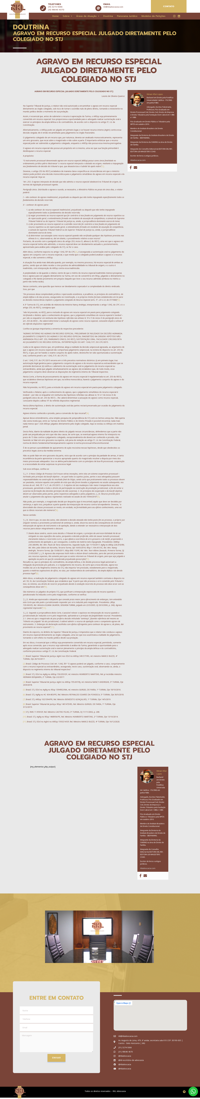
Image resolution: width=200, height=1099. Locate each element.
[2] (76, 251)
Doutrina (108, 16)
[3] (119, 300)
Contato (168, 6)
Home (55, 16)
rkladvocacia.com (138, 160)
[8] (37, 573)
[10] (44, 608)
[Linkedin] (179, 16)
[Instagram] (174, 16)
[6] (57, 510)
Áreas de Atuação (86, 16)
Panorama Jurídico (127, 16)
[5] (98, 496)
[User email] (135, 167)
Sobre (66, 16)
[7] (88, 559)
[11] (52, 627)
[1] (103, 166)
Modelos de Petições (153, 16)
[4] (87, 413)
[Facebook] (130, 167)
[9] (45, 586)
